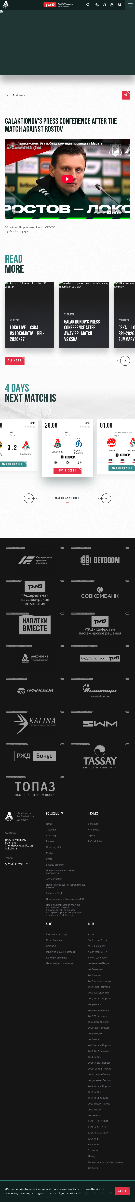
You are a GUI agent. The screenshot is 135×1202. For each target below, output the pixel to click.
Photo (49, 859)
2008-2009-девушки (99, 1027)
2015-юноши (94, 1004)
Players (50, 841)
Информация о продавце (59, 963)
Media (49, 853)
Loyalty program (55, 864)
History (92, 1156)
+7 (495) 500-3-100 (16, 863)
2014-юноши (94, 1057)
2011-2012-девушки (98, 992)
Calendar (51, 829)
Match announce (67, 498)
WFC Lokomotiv (97, 946)
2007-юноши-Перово (99, 1080)
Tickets (93, 814)
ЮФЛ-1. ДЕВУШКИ (98, 1121)
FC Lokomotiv (54, 814)
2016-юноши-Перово (99, 1045)
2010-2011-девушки (98, 1022)
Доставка (51, 946)
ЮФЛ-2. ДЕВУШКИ (98, 1133)
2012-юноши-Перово (99, 963)
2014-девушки (95, 1033)
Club (91, 924)
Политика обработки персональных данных (65, 886)
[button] (44, 360)
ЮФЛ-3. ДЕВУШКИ (98, 1127)
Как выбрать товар (56, 934)
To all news (19, 95)
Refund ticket (95, 841)
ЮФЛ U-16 (93, 1144)
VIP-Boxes (93, 829)
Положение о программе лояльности (60, 871)
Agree (122, 1191)
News (49, 824)
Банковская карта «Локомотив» (105, 1162)
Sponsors (93, 1150)
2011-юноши (94, 1109)
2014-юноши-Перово (99, 1062)
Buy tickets (67, 470)
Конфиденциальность (58, 957)
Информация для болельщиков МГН (65, 899)
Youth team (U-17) (97, 952)
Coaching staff (54, 847)
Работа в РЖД (54, 893)
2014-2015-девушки (98, 1010)
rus (119, 4)
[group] (29, 315)
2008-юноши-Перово (99, 1074)
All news (15, 360)
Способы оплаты (55, 940)
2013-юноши (94, 1092)
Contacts (93, 1168)
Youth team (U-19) (98, 940)
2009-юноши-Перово (99, 1068)
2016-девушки (95, 969)
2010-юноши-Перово (99, 981)
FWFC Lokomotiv (97, 957)
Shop (49, 924)
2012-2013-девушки (98, 1016)
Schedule (93, 824)
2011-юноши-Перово (99, 1103)
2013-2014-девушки (98, 1098)
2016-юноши (94, 1039)
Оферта (92, 835)
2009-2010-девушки (99, 987)
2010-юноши (94, 1115)
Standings (51, 835)
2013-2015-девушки (98, 1051)
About (91, 934)
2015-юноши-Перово (99, 998)
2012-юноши (94, 975)
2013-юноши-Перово (99, 1086)
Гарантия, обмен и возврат (60, 952)
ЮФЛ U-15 (93, 1138)
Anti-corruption (54, 879)
